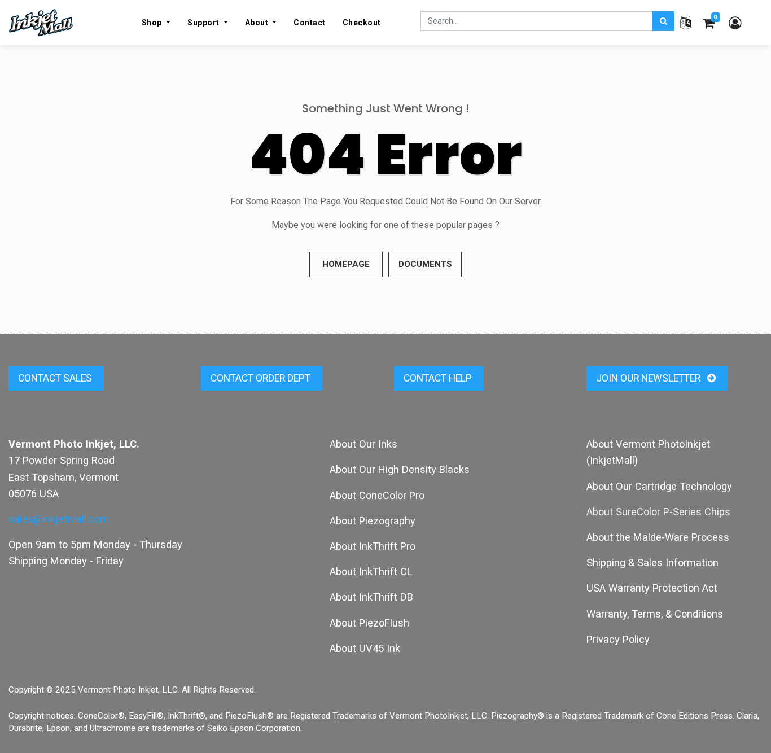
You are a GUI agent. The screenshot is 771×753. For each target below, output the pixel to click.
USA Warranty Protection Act (651, 588)
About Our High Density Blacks (400, 469)
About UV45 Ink (365, 648)
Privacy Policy (618, 639)
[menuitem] (309, 22)
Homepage (346, 264)
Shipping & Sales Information (652, 562)
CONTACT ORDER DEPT (262, 378)
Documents (425, 264)
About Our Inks (363, 444)
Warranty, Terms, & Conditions (654, 614)
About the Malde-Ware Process (657, 537)
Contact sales (56, 378)
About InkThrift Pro (372, 546)
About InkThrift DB (371, 597)
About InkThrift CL (371, 571)
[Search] (663, 21)
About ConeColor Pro (377, 495)
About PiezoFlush (369, 623)
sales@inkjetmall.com (58, 519)
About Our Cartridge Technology (659, 486)
